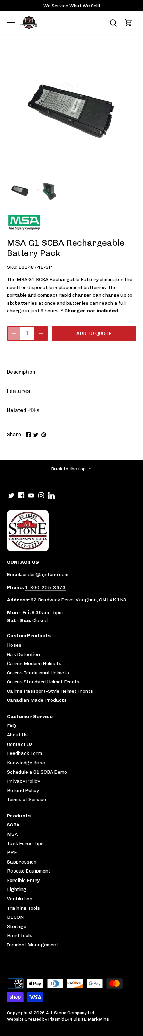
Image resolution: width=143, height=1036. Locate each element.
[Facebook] (21, 495)
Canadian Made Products (37, 700)
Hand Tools (19, 935)
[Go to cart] (128, 22)
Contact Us (20, 744)
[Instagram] (41, 495)
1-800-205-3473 (45, 587)
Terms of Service (26, 799)
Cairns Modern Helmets (34, 663)
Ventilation (19, 899)
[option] (20, 191)
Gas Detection (23, 654)
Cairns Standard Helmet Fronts (43, 682)
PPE (12, 853)
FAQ (11, 726)
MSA (12, 834)
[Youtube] (31, 495)
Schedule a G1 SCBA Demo (37, 772)
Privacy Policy (23, 781)
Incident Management (32, 945)
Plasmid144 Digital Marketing (78, 1019)
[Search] (113, 22)
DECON (15, 917)
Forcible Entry (23, 880)
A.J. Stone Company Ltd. (70, 1013)
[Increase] (41, 333)
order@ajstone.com (45, 575)
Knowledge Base (26, 763)
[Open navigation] (11, 22)
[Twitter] (11, 495)
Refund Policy (23, 790)
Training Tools (23, 908)
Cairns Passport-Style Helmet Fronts (50, 691)
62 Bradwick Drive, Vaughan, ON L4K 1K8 (78, 600)
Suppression (21, 862)
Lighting (16, 889)
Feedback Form (24, 753)
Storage (16, 926)
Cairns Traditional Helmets (38, 673)
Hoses (14, 645)
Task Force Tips (25, 844)
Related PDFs (23, 410)
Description (21, 372)
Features (18, 391)
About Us (17, 735)
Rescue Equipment (28, 871)
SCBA (13, 825)
